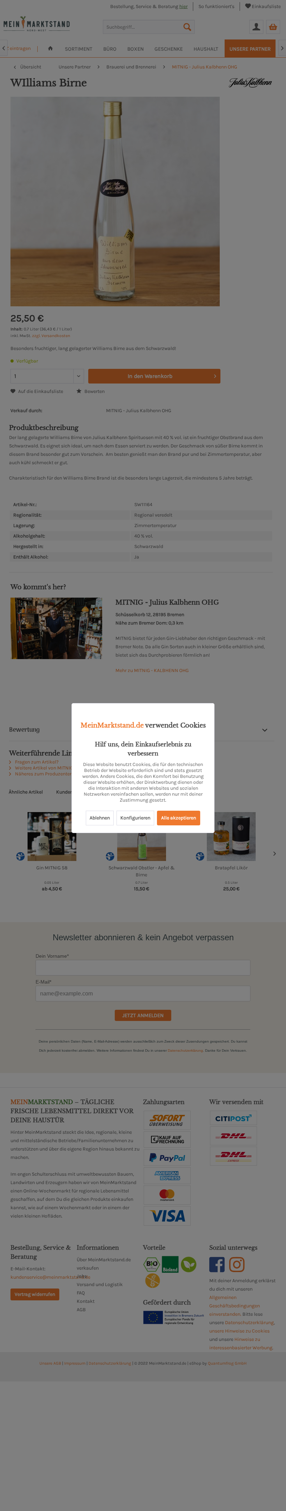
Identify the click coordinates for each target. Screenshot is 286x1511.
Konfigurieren (135, 818)
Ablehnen (100, 818)
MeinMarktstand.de (112, 725)
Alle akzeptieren (178, 818)
